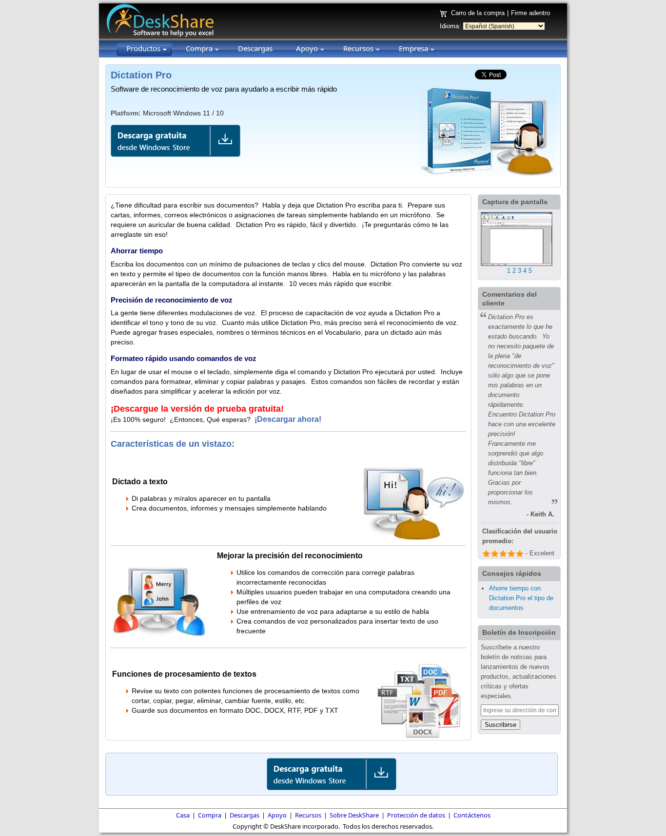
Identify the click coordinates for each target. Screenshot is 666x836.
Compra (209, 815)
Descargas (244, 815)
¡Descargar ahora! (289, 419)
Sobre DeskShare (354, 815)
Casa (183, 815)
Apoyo (277, 815)
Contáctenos (471, 815)
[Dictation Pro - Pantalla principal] (516, 263)
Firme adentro (530, 13)
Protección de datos (416, 815)
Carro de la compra (478, 13)
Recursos (308, 815)
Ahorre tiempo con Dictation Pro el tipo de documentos (521, 598)
